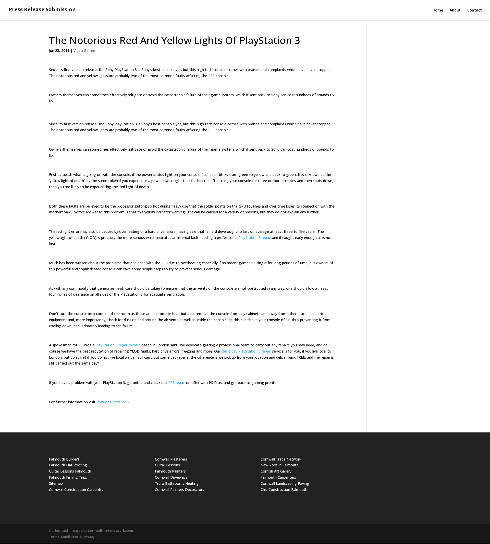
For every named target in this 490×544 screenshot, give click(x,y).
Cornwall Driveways (171, 477)
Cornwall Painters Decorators (179, 489)
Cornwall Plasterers (171, 459)
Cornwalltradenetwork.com (110, 530)
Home (438, 10)
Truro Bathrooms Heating (177, 483)
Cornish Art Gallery (276, 471)
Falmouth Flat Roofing (68, 465)
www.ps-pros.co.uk (113, 402)
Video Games (85, 50)
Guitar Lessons (167, 465)
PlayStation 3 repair (254, 237)
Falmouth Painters (170, 471)
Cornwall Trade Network (281, 459)
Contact (474, 10)
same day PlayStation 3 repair (246, 351)
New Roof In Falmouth (280, 465)
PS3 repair (176, 382)
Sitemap (56, 483)
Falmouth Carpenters (278, 477)
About (455, 10)
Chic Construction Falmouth (284, 489)
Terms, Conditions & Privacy (72, 537)
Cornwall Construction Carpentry (76, 489)
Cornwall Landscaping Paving (285, 483)
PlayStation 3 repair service (118, 345)
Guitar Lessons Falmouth (70, 471)
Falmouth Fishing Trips (68, 477)
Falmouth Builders (64, 459)
